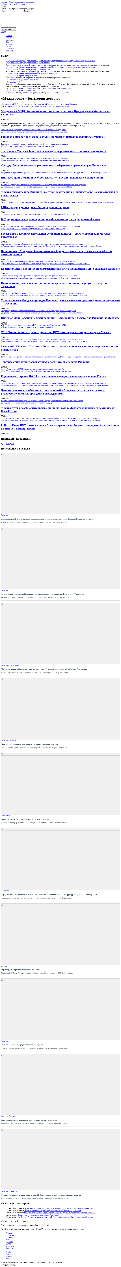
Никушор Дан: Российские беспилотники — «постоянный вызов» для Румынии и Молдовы (38, 311)
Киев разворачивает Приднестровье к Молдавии (22, 1045)
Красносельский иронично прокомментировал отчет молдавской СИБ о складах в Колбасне (38, 261)
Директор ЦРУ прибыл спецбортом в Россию (20, 970)
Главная (9, 36)
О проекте (10, 48)
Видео (8, 46)
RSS (7, 1258)
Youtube (9, 1256)
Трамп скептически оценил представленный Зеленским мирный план (52, 1211)
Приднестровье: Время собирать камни (21, 73)
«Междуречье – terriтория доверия (14, 4)
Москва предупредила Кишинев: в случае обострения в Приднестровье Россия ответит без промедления (43, 185)
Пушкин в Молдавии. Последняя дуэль (21, 88)
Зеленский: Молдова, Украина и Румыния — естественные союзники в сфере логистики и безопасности (43, 339)
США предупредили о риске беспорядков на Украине (22, 202)
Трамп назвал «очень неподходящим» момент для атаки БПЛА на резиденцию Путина (59, 1209)
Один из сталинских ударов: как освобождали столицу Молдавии (29, 1120)
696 (7, 444)
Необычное (5, 816)
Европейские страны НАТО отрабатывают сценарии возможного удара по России (53, 376)
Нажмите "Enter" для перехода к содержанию (19, 2)
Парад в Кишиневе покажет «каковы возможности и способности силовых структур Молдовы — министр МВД (49, 895)
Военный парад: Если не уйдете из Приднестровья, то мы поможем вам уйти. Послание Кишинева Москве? (47, 519)
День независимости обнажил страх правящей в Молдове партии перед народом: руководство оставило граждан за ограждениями (53, 383)
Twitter (8, 1254)
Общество (13, 1116)
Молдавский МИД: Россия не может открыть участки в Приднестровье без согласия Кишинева (39, 104)
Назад (3, 32)
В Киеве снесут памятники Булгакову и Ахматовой (38, 1215)
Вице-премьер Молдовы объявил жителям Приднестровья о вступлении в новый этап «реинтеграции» (42, 244)
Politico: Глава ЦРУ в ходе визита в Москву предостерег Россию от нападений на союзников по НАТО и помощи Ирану (49, 418)
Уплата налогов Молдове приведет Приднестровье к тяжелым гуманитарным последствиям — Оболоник (43, 293)
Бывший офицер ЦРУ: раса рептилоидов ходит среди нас (25, 819)
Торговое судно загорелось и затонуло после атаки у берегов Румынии (29, 357)
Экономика (14, 665)
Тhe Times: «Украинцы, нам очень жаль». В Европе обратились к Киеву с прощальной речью (55, 1217)
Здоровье (9, 44)
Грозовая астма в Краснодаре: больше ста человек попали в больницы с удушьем (53, 136)
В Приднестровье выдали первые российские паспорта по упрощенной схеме (32, 214)
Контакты (10, 51)
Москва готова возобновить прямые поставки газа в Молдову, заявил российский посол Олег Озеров (42, 401)
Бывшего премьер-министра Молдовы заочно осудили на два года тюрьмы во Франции (59, 1213)
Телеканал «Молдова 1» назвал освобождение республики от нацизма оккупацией (34, 144)
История (9, 40)
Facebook (9, 1252)
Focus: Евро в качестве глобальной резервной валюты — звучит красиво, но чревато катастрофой (40, 226)
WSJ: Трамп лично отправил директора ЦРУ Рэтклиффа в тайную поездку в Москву (35, 325)
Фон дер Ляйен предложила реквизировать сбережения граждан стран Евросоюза (34, 158)
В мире (13, 741)
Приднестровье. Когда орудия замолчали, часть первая (28, 67)
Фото (8, 42)
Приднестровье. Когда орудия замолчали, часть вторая (28, 61)
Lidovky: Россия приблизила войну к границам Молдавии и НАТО (29, 744)
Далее (11, 444)
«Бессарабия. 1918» (13, 80)
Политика (10, 38)
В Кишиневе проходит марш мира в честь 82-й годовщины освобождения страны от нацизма (41, 1195)
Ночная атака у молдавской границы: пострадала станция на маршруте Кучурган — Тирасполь (39, 276)
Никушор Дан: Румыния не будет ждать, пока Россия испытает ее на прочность (33, 173)
